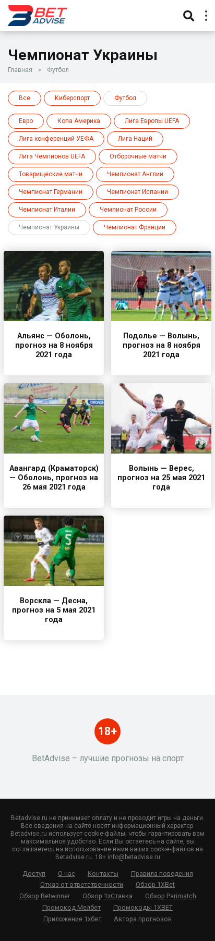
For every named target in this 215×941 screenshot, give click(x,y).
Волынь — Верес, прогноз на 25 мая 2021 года (161, 478)
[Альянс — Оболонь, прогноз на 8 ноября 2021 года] (54, 318)
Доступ (33, 873)
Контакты (103, 873)
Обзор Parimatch (170, 896)
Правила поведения (162, 873)
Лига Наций (135, 138)
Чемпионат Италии (47, 209)
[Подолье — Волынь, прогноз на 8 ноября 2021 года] (161, 318)
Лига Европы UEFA (152, 121)
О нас (66, 873)
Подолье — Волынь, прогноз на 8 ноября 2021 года (161, 345)
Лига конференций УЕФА (56, 138)
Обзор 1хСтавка (107, 896)
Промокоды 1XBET (143, 907)
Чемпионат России (128, 209)
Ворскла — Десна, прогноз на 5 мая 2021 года (53, 610)
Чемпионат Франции (134, 227)
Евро (26, 121)
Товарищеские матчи (50, 174)
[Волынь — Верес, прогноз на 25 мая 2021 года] (161, 451)
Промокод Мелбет (71, 907)
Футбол (58, 70)
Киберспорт (72, 98)
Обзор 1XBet (155, 884)
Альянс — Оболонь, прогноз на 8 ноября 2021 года (54, 345)
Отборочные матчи (138, 156)
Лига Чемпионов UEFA (52, 156)
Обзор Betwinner (44, 896)
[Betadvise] (37, 14)
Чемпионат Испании (137, 191)
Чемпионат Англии (135, 174)
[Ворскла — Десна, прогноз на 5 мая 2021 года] (54, 583)
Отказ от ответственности (81, 884)
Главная (20, 70)
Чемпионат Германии (50, 191)
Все (24, 98)
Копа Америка (78, 121)
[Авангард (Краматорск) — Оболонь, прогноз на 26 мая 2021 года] (54, 451)
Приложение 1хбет (72, 919)
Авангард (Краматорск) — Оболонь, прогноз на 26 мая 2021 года (54, 478)
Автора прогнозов (143, 919)
